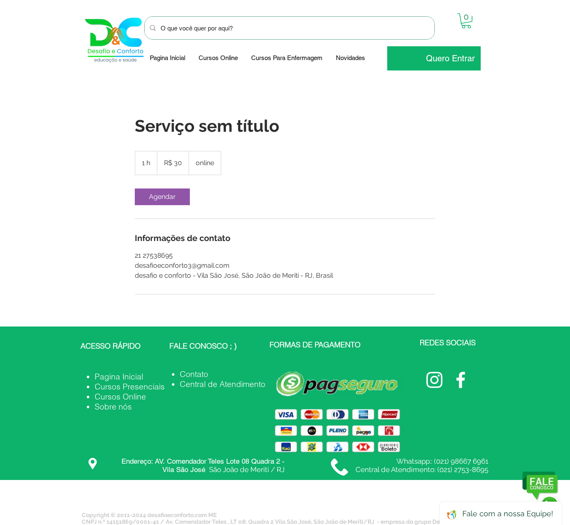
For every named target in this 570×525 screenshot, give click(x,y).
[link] (162, 196)
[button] (466, 20)
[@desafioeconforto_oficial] (434, 380)
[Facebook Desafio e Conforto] (461, 380)
